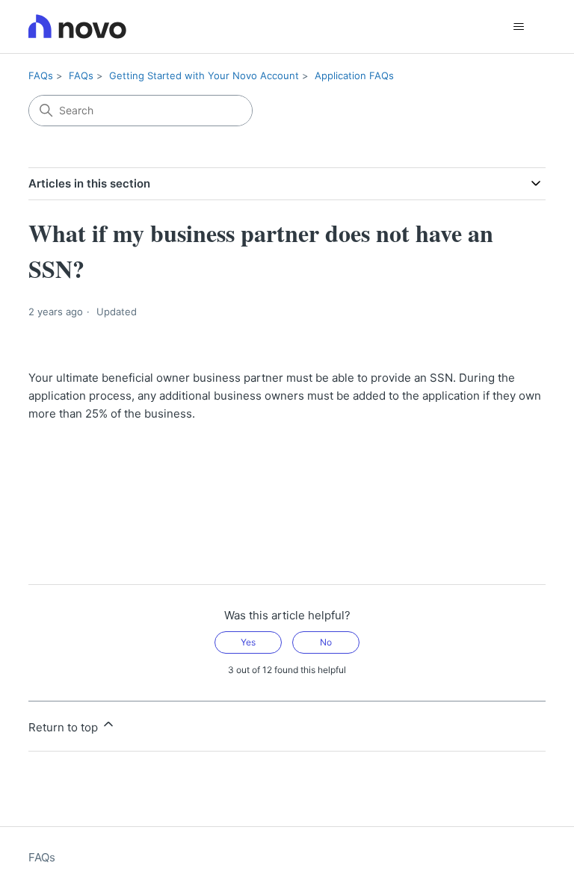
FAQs (40, 75)
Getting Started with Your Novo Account (204, 75)
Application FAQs (354, 75)
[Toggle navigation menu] (519, 27)
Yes (248, 642)
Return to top (64, 727)
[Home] (77, 26)
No (326, 642)
